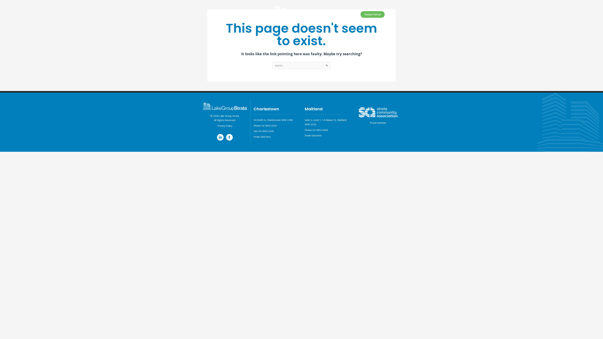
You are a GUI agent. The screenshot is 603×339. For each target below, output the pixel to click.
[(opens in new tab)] (378, 112)
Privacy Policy (224, 125)
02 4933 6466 (320, 130)
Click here (265, 136)
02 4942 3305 (269, 125)
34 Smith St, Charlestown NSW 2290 (273, 119)
